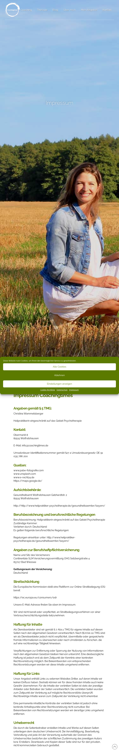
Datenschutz (62, 390)
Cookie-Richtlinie (47, 390)
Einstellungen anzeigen (59, 383)
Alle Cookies (59, 366)
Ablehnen (59, 375)
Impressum (74, 390)
